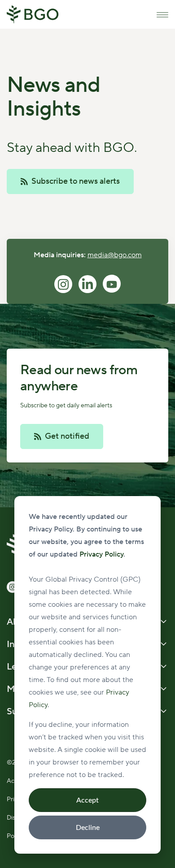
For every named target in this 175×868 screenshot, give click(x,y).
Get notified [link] (67, 436)
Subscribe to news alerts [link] (75, 181)
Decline (88, 827)
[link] (33, 13)
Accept (87, 800)
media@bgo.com (115, 254)
